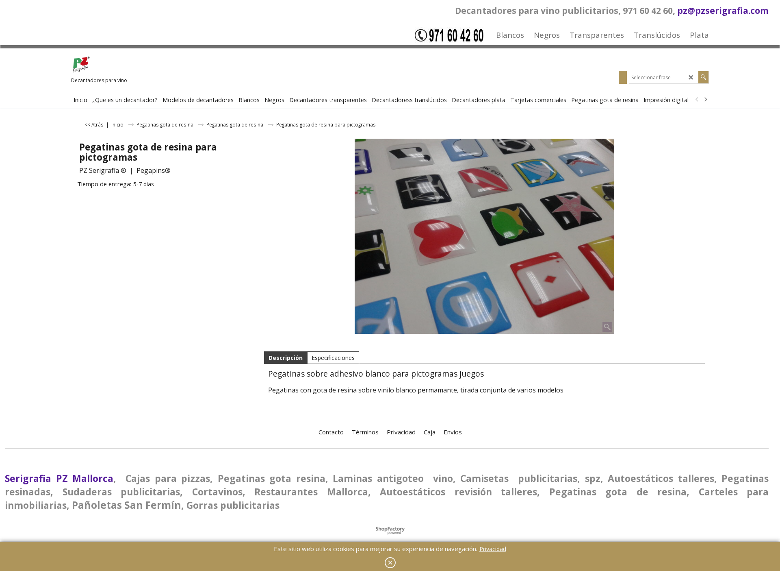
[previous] (697, 99)
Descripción (286, 358)
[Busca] (703, 77)
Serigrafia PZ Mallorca (59, 478)
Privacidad (492, 549)
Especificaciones (333, 358)
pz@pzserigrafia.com (723, 10)
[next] (705, 99)
